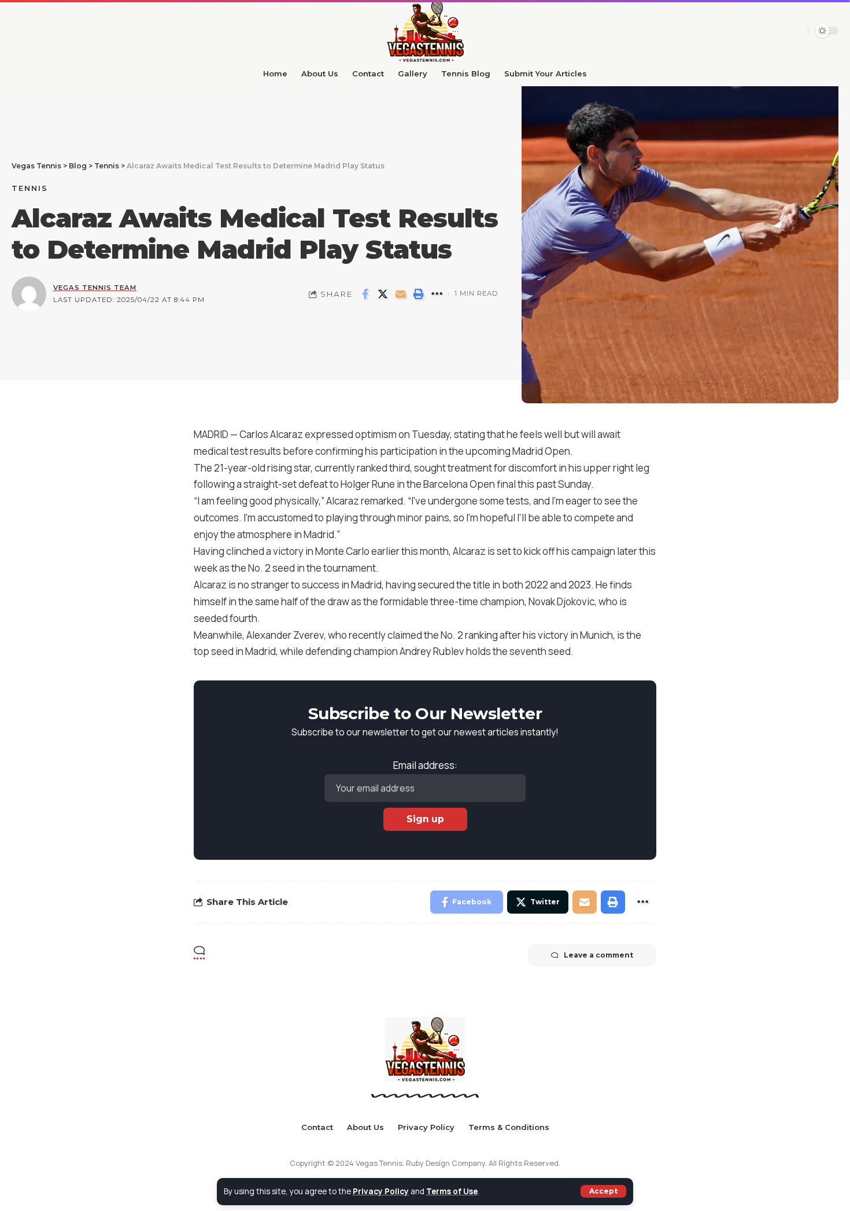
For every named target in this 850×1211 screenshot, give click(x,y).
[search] (775, 30)
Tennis (30, 188)
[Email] (401, 294)
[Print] (419, 294)
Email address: (425, 765)
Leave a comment (598, 955)
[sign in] (795, 31)
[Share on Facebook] (365, 294)
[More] (436, 294)
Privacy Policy (381, 1191)
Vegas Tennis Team (94, 288)
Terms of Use (452, 1191)
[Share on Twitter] (383, 294)
